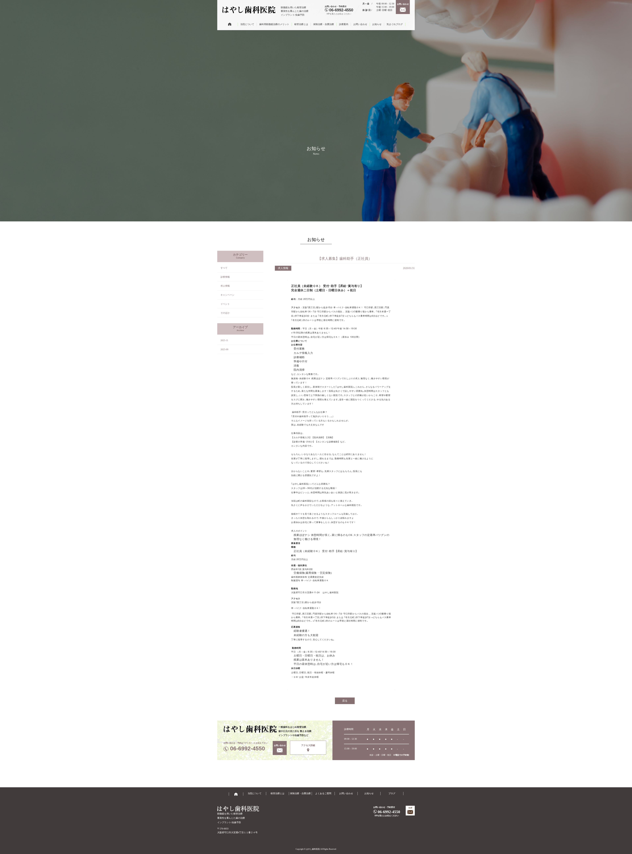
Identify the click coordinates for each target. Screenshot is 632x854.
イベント (225, 304)
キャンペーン (227, 295)
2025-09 (224, 349)
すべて (224, 268)
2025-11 (224, 340)
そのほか (225, 313)
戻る (344, 700)
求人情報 (225, 286)
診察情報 (225, 277)
